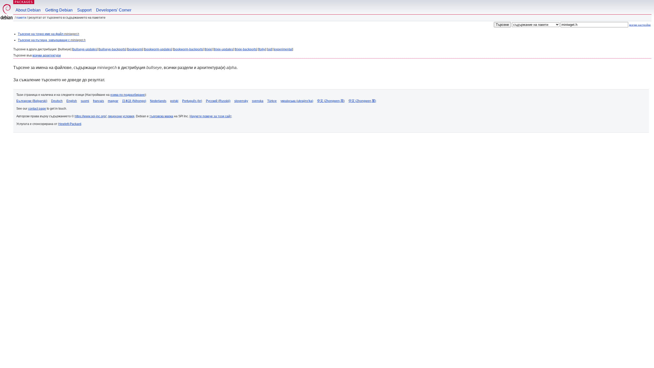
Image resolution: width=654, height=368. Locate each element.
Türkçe (272, 101)
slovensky (241, 101)
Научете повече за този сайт (210, 116)
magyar (113, 101)
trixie (208, 49)
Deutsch (57, 101)
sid (270, 49)
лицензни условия (121, 116)
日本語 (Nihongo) (134, 101)
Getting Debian (59, 10)
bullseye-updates (85, 49)
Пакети (21, 17)
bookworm (135, 49)
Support (84, 10)
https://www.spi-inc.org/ (90, 116)
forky (262, 49)
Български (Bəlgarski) (31, 101)
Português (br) (192, 101)
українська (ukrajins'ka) (297, 101)
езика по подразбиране (127, 95)
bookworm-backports (188, 49)
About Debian (28, 10)
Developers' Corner (113, 10)
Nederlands (158, 101)
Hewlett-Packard (69, 124)
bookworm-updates (158, 49)
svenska (257, 101)
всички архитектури (46, 55)
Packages (24, 2)
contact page (37, 108)
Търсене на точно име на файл (48, 34)
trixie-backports (245, 49)
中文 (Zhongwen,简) (331, 101)
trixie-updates (223, 49)
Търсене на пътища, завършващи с (52, 40)
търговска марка (161, 116)
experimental (283, 49)
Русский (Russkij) (218, 101)
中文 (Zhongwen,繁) (362, 101)
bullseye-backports (112, 49)
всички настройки (640, 25)
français (98, 101)
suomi (85, 101)
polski (174, 101)
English (71, 101)
